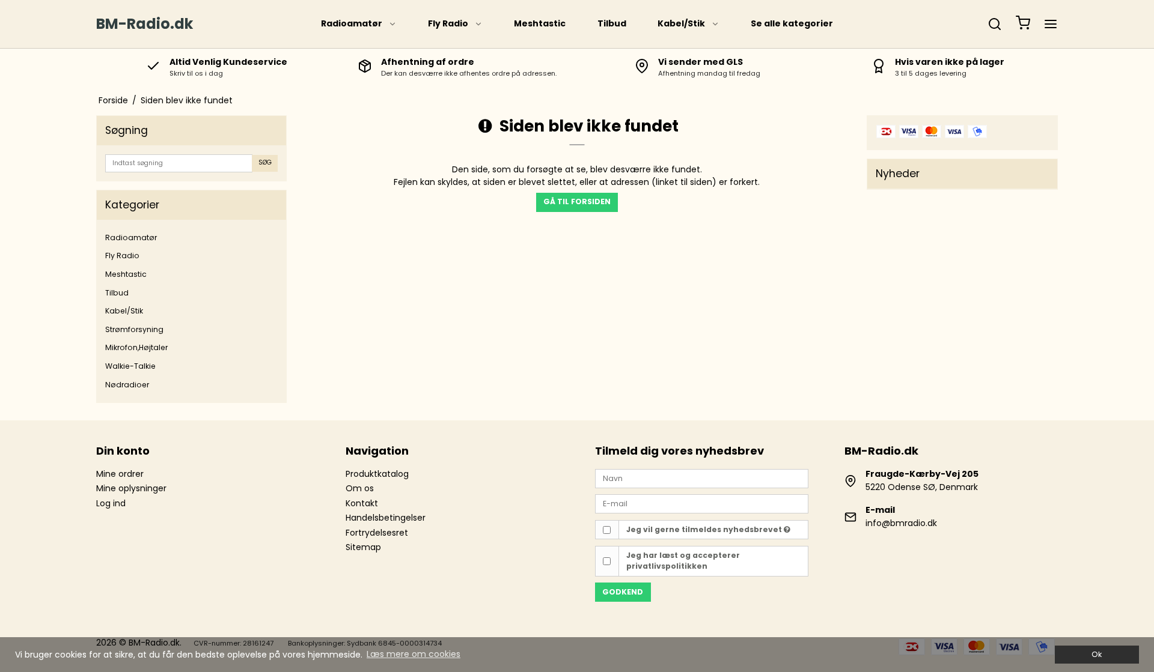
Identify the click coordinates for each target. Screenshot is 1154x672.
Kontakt (362, 503)
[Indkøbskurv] (1023, 24)
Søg (265, 162)
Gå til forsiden (577, 201)
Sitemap (363, 547)
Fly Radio (448, 23)
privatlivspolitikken (666, 566)
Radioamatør (351, 23)
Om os (360, 488)
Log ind (111, 503)
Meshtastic (540, 23)
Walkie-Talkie (130, 366)
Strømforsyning (134, 329)
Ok (1096, 654)
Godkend (622, 592)
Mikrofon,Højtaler (136, 347)
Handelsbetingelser (386, 518)
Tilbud (611, 23)
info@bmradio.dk (901, 523)
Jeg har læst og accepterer (683, 560)
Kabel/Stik (681, 23)
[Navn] (701, 478)
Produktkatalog (377, 474)
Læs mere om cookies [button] (413, 654)
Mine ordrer (120, 474)
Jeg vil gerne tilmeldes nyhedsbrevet (705, 529)
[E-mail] (701, 503)
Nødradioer (127, 385)
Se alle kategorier (792, 23)
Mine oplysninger (131, 488)
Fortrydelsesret (377, 533)
